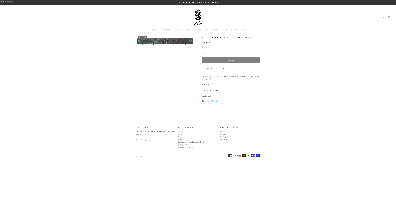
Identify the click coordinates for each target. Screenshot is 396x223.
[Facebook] (203, 101)
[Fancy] (212, 101)
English (3, 2)
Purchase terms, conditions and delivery (191, 142)
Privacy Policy (182, 145)
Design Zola (206, 48)
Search (9, 17)
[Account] (384, 17)
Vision (180, 139)
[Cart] (389, 17)
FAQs (222, 131)
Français (10, 2)
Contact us (223, 139)
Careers (180, 134)
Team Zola (181, 131)
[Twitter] (216, 101)
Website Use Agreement (186, 147)
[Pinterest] (207, 101)
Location (223, 134)
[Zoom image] (165, 42)
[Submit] (6, 16)
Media (180, 137)
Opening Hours (225, 137)
